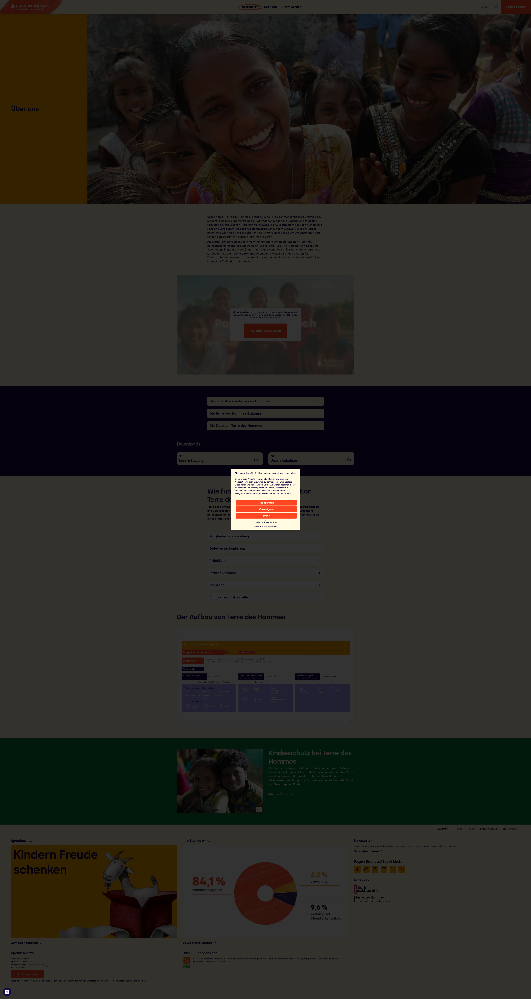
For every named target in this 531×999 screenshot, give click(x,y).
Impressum (257, 526)
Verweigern (266, 509)
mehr (266, 515)
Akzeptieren (266, 502)
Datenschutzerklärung (269, 526)
